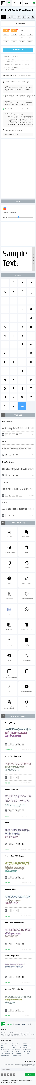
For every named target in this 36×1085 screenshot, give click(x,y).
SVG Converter (16, 1046)
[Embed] (17, 434)
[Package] (24, 17)
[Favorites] (9, 17)
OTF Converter (5, 1046)
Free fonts (3, 3)
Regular (13, 59)
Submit (30, 1074)
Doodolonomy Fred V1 (13, 789)
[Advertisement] (18, 168)
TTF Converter (27, 1044)
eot (30, 30)
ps (22, 38)
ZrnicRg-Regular (8, 462)
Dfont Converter (5, 1053)
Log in (26, 3)
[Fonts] (33, 17)
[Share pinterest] (11, 1074)
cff (30, 38)
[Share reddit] (5, 1074)
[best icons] (3, 716)
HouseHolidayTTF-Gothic (14, 922)
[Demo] (14, 17)
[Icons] (28, 17)
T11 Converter (27, 1051)
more (22, 406)
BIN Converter (5, 1049)
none (30, 41)
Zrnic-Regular (7, 421)
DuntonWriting (10, 889)
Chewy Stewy (10, 723)
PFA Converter (27, 1048)
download (18, 49)
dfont (22, 41)
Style (23, 1024)
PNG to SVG (4, 1044)
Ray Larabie (14, 67)
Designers (17, 1024)
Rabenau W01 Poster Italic (14, 989)
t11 (14, 41)
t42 (6, 41)
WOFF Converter (5, 1048)
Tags (28, 1024)
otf (22, 34)
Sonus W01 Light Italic (13, 756)
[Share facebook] (2, 1074)
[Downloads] (10, 434)
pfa (30, 34)
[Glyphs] (19, 17)
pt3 (14, 38)
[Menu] (20, 3)
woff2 (14, 34)
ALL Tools (26, 1053)
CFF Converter (5, 1051)
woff (6, 34)
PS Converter (27, 1049)
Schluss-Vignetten (12, 956)
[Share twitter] (8, 1074)
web (14, 30)
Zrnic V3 (5, 482)
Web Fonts (9, 1024)
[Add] (3, 17)
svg (22, 30)
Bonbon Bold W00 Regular (15, 856)
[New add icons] (3, 523)
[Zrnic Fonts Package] (3, 415)
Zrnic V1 (5, 502)
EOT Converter (27, 1046)
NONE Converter (16, 1053)
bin (6, 38)
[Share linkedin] (14, 1074)
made (7, 823)
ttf (6, 30)
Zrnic (12, 69)
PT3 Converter (16, 1049)
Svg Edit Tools (16, 1044)
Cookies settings (16, 1055)
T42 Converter (16, 1051)
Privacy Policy (5, 1055)
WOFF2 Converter (17, 1048)
